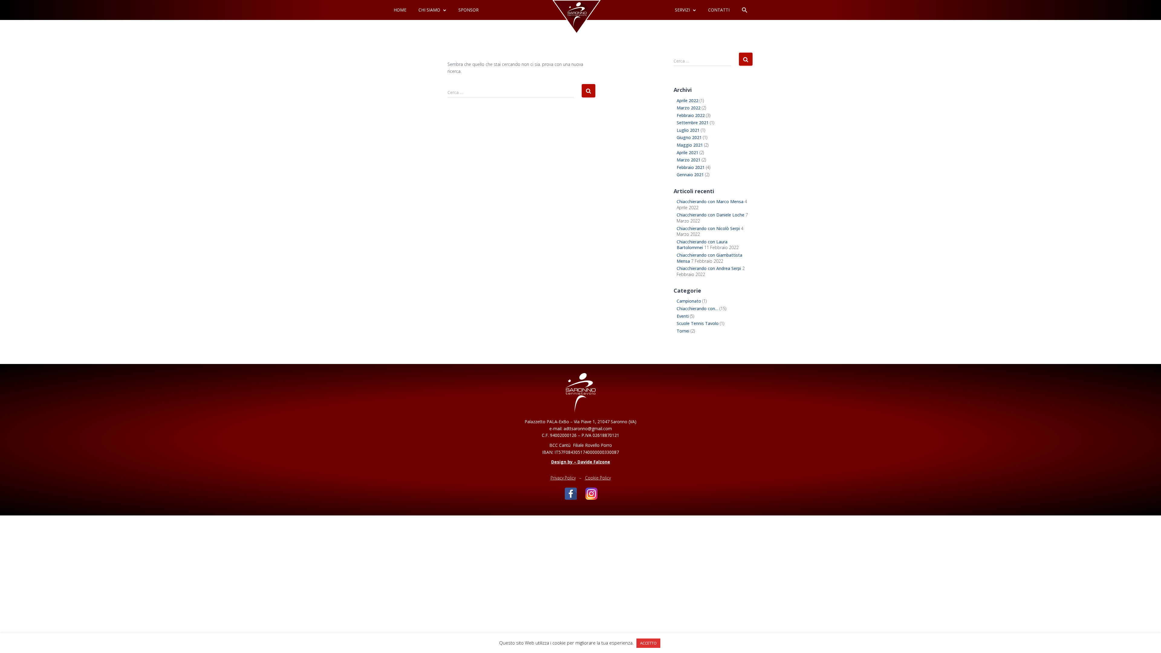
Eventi (683, 316)
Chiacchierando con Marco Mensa (710, 201)
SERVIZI (682, 10)
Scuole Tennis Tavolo (698, 323)
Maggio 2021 (690, 145)
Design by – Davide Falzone (580, 462)
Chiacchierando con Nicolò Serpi (708, 228)
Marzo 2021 (689, 160)
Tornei (683, 331)
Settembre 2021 (693, 122)
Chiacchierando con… (697, 308)
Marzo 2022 (689, 108)
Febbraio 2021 (691, 167)
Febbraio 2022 (691, 115)
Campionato (689, 301)
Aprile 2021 (687, 152)
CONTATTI (719, 10)
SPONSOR (468, 10)
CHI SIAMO (429, 10)
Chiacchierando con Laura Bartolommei (702, 245)
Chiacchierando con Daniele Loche (710, 215)
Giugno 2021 (689, 137)
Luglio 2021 (688, 130)
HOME (400, 10)
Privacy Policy (563, 478)
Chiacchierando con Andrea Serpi (709, 268)
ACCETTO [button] (648, 643)
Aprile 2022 (687, 100)
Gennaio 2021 (690, 174)
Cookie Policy (598, 478)
